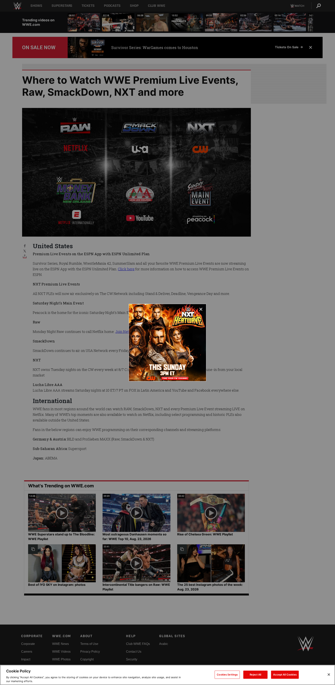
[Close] (329, 674)
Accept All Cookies (284, 674)
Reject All (255, 674)
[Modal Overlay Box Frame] (167, 342)
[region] (167, 675)
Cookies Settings (227, 674)
